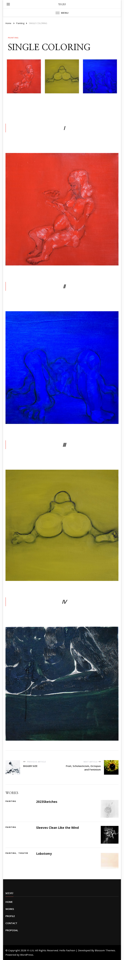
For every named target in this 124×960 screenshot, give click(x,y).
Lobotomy (44, 854)
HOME (9, 901)
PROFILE (10, 916)
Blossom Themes (105, 950)
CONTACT (11, 923)
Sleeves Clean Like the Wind (57, 828)
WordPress (26, 954)
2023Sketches (46, 802)
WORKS (9, 909)
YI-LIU (62, 4)
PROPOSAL (11, 930)
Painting (13, 37)
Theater (23, 853)
